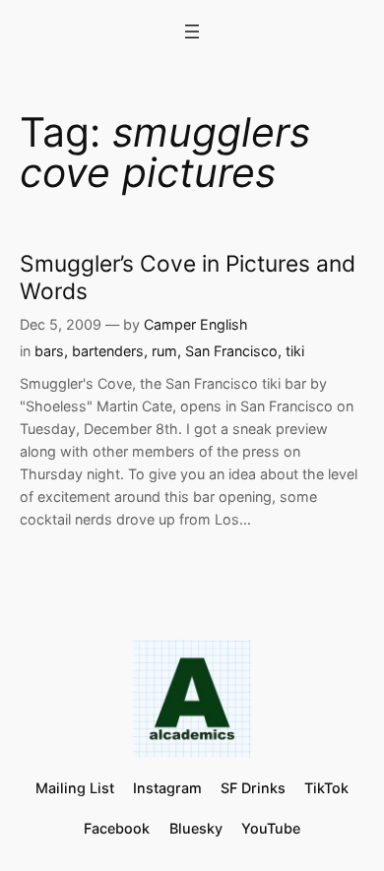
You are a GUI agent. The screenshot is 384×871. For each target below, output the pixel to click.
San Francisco (231, 350)
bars (49, 350)
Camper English (196, 324)
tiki (295, 350)
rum (164, 350)
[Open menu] (192, 31)
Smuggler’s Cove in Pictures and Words (187, 276)
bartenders (108, 350)
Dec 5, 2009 (60, 324)
